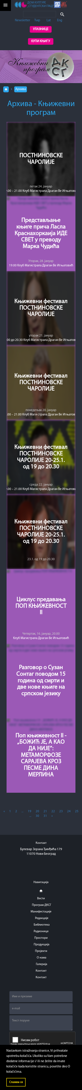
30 (37, 816)
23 (61, 811)
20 (37, 811)
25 (77, 811)
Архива (20, 89)
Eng (59, 20)
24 (69, 811)
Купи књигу (40, 41)
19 (29, 811)
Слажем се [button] (16, 1082)
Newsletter (22, 20)
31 (45, 816)
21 (45, 811)
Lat (49, 20)
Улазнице (40, 29)
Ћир (37, 20)
